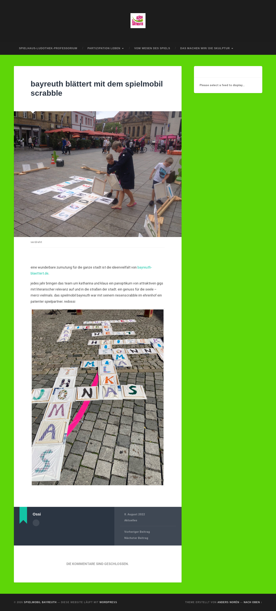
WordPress (108, 602)
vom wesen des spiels (152, 48)
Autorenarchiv (36, 522)
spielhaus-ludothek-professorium (48, 48)
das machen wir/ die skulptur (205, 48)
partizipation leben (103, 48)
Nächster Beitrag (136, 538)
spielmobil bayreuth (40, 602)
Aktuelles (130, 520)
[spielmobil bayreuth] (138, 21)
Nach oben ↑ (253, 602)
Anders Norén (228, 602)
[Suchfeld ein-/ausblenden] (256, 48)
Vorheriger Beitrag (137, 531)
